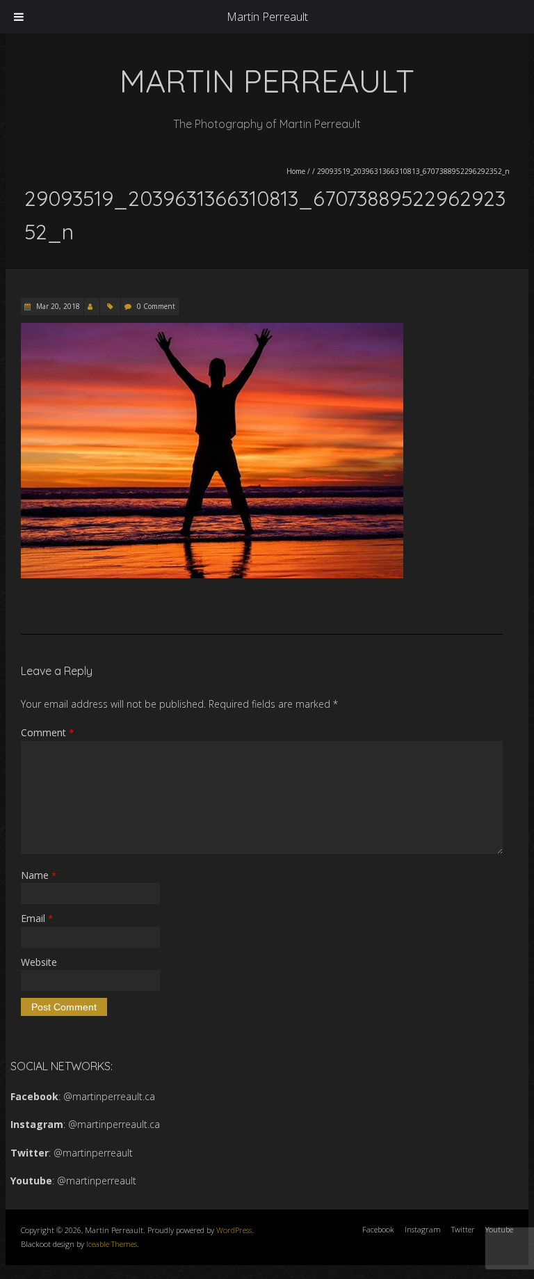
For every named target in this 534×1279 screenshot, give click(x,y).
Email (37, 918)
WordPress (234, 1230)
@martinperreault (93, 1152)
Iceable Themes (111, 1244)
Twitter (463, 1229)
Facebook (378, 1229)
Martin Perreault (267, 16)
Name (38, 875)
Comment (47, 732)
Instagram (423, 1229)
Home (295, 171)
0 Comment (156, 306)
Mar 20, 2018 (57, 306)
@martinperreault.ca (109, 1096)
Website (39, 962)
